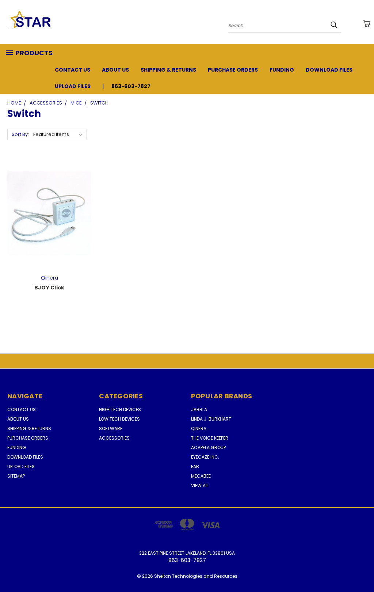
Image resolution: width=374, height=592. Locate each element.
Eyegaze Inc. (205, 457)
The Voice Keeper (209, 438)
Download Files (329, 69)
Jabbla (199, 409)
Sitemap (16, 476)
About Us (115, 69)
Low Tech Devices (119, 419)
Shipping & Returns (168, 69)
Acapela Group (208, 447)
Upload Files (73, 86)
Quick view (49, 205)
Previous (363, 569)
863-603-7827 (130, 86)
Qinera (198, 428)
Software (110, 428)
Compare (47, 219)
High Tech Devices (120, 409)
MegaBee (201, 476)
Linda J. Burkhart (211, 419)
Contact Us (72, 69)
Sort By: (20, 134)
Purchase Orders (233, 69)
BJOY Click (49, 287)
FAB (195, 466)
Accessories (114, 438)
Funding (282, 69)
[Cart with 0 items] (366, 23)
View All (200, 485)
